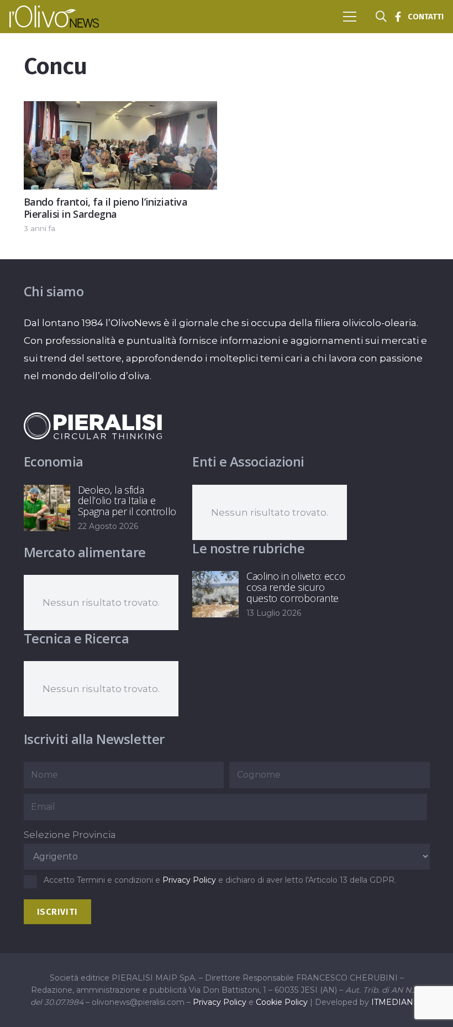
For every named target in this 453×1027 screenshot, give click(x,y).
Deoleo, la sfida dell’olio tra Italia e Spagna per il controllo (127, 500)
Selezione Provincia (70, 834)
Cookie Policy (282, 1002)
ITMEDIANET (397, 1002)
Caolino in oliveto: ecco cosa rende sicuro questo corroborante (295, 587)
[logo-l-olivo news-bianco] (54, 17)
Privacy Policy (189, 880)
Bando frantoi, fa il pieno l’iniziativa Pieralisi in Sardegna (106, 208)
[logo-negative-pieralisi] (93, 425)
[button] (349, 16)
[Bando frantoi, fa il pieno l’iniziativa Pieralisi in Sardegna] (121, 110)
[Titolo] (398, 17)
